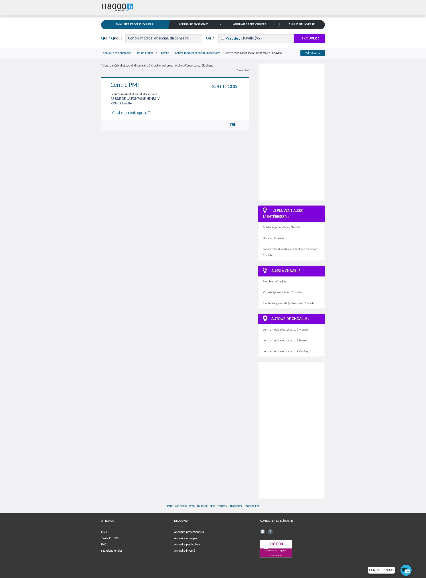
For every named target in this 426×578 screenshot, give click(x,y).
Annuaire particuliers (187, 544)
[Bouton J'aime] (234, 124)
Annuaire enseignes (186, 538)
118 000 (276, 544)
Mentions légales (111, 551)
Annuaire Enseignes (193, 24)
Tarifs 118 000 (109, 538)
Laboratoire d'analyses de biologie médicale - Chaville (291, 252)
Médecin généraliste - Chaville (281, 227)
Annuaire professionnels (189, 532)
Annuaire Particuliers (249, 24)
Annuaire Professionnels (134, 24)
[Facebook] (270, 531)
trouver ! (310, 38)
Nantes (222, 506)
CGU (104, 532)
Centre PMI (124, 85)
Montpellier (252, 506)
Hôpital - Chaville (273, 238)
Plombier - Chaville (274, 281)
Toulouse (202, 506)
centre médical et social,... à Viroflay (285, 351)
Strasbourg (235, 506)
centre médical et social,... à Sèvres (285, 340)
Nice (212, 506)
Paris (170, 506)
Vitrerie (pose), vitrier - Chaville (282, 292)
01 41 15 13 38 (224, 86)
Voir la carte (312, 53)
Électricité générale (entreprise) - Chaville (288, 303)
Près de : (233, 39)
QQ (111, 38)
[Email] (262, 531)
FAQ (103, 544)
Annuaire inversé (184, 551)
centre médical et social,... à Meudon (286, 329)
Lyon (192, 506)
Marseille (181, 506)
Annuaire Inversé (302, 24)
